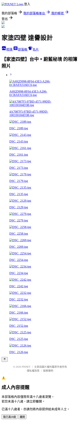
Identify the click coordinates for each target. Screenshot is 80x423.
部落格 (23, 49)
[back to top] (5, 359)
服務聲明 (48, 370)
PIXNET (26, 366)
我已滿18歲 (9, 416)
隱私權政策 (33, 370)
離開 (22, 416)
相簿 (9, 49)
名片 (36, 49)
